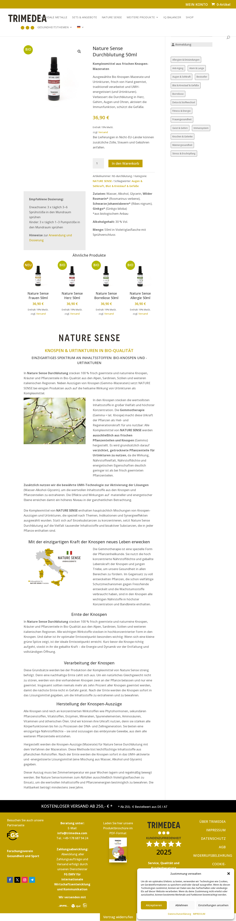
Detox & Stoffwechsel (183, 102)
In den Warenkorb (125, 163)
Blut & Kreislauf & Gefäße (122, 186)
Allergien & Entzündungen (185, 59)
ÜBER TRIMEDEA (212, 821)
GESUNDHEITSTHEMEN (53, 27)
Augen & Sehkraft (181, 76)
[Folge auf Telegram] (32, 880)
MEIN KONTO (196, 5)
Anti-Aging (177, 68)
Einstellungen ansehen (213, 905)
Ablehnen (181, 905)
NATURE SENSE (112, 17)
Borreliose (178, 93)
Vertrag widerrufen (118, 917)
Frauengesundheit (182, 119)
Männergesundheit (182, 145)
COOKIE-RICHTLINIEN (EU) (211, 867)
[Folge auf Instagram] (25, 880)
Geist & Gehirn (180, 128)
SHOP (190, 17)
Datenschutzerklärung (179, 913)
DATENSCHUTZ (213, 838)
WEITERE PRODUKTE (141, 17)
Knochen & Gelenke (182, 136)
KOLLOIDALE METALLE (52, 17)
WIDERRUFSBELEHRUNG (212, 855)
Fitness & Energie (181, 110)
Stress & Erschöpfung (183, 153)
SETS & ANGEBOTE (84, 17)
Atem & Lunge (196, 68)
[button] (228, 873)
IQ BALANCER (172, 17)
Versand (103, 132)
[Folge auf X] (17, 880)
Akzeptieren (154, 905)
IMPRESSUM (199, 913)
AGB (222, 847)
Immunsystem (201, 128)
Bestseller (202, 76)
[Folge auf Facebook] (10, 880)
